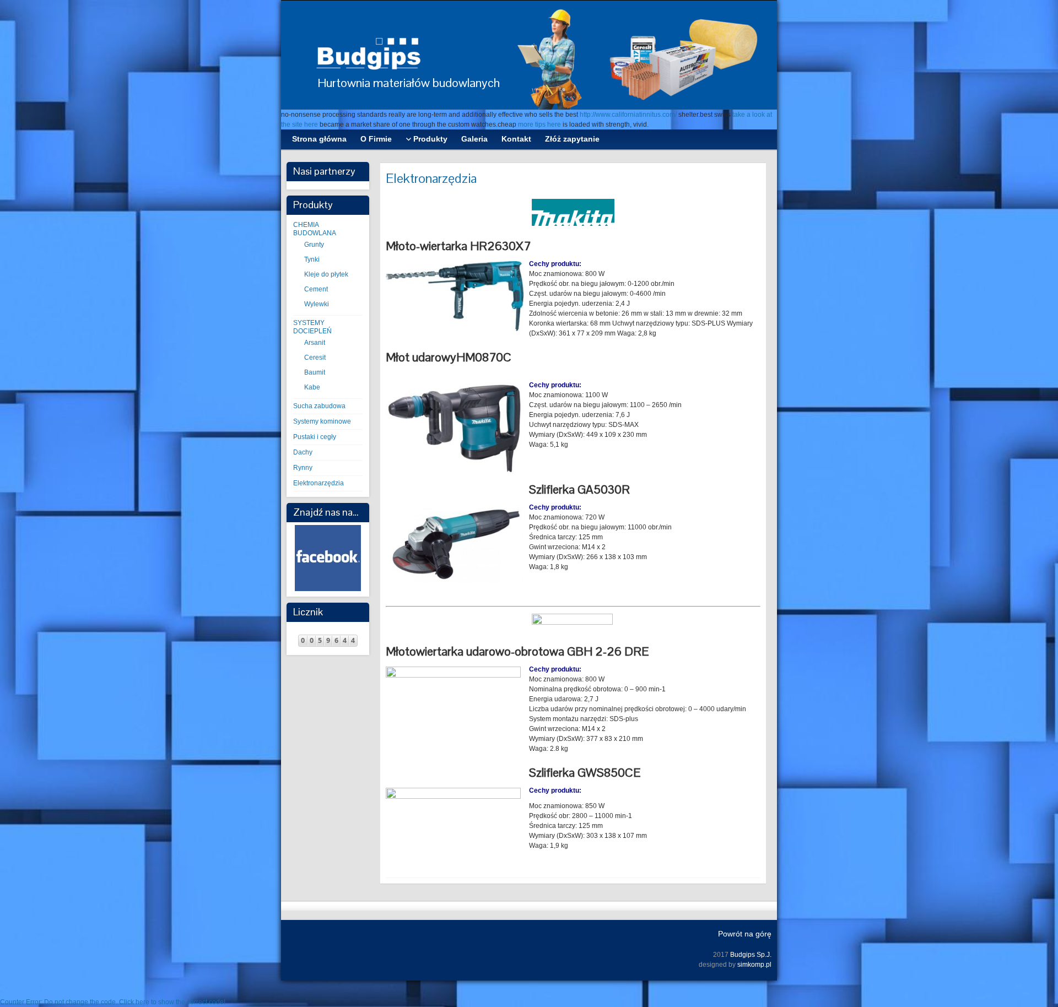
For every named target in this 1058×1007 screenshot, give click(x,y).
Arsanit (314, 343)
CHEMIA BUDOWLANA (314, 229)
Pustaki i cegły (314, 437)
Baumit (314, 372)
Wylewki (316, 304)
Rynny (302, 468)
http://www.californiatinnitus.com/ (628, 114)
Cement (316, 289)
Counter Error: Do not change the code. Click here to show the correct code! (112, 1002)
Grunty (314, 244)
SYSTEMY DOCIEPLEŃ (312, 327)
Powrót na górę (744, 933)
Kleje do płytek (326, 274)
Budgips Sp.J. (750, 955)
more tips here (539, 124)
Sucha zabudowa (319, 406)
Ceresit (315, 357)
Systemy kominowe (322, 421)
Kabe (312, 387)
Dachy (302, 452)
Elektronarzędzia (318, 483)
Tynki (312, 259)
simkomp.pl (754, 964)
